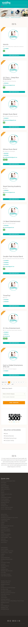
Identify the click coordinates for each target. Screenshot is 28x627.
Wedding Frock (4, 505)
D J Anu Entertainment (11, 328)
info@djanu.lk (7, 336)
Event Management (5, 500)
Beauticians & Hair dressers (7, 525)
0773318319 (6, 83)
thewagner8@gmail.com (9, 266)
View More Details (14, 55)
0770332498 (6, 301)
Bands (6, 433)
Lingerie (2, 522)
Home (2, 17)
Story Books (4, 542)
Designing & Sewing (5, 519)
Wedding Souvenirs (5, 584)
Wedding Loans (4, 607)
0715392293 (6, 299)
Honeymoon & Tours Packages (8, 587)
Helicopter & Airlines (5, 594)
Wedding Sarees (4, 516)
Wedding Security (5, 609)
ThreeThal (6, 295)
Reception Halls (4, 589)
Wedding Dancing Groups (10, 438)
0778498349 (6, 190)
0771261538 (6, 264)
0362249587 (6, 153)
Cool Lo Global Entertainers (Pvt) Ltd (13, 366)
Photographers (4, 540)
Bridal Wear (3, 504)
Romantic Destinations (6, 591)
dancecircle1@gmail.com (9, 192)
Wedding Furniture (5, 602)
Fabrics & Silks (4, 521)
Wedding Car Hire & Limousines (8, 592)
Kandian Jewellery (5, 535)
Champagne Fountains (6, 497)
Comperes (3, 567)
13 (2, 384)
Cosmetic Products (5, 529)
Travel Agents (4, 597)
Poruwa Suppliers (5, 499)
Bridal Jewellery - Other (6, 537)
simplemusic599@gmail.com (10, 120)
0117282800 (6, 48)
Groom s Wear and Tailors (7, 507)
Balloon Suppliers (5, 487)
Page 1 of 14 (4, 382)
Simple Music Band (10, 114)
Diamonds (3, 539)
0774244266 (6, 225)
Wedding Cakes (4, 569)
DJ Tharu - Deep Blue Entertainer (11, 78)
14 (5, 384)
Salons (2, 532)
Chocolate (3, 572)
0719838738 (6, 262)
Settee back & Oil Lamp (6, 494)
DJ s (2, 561)
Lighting (2, 495)
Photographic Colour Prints (7, 551)
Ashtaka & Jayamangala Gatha (8, 481)
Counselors (3, 484)
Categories (7, 17)
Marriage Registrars (5, 599)
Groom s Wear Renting (6, 509)
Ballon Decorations (5, 489)
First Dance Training (9, 440)
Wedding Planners (5, 502)
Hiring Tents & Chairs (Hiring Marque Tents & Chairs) (12, 600)
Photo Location (4, 549)
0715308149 (6, 332)
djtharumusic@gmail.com (9, 85)
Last (13, 384)
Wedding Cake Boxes (6, 581)
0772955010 (6, 118)
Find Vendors (14, 402)
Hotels (2, 586)
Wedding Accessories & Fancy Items (9, 517)
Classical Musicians (9, 436)
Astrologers (3, 482)
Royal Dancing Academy (12, 186)
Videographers (4, 547)
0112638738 (6, 260)
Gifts (2, 604)
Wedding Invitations (5, 582)
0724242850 (6, 155)
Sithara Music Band (10, 149)
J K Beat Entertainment (11, 221)
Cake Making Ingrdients (6, 575)
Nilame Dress (4, 514)
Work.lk (5, 44)
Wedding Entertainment (16, 17)
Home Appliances (5, 605)
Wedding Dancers (5, 565)
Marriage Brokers (5, 485)
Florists (2, 492)
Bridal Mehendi (4, 527)
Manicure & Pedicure (5, 530)
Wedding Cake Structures (7, 570)
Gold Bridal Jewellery (6, 534)
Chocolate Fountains (5, 574)
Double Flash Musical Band (13, 256)
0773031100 (6, 334)
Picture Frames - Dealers (6, 552)
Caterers (3, 554)
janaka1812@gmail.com (9, 227)
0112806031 (6, 370)
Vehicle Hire (3, 596)
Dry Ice (2, 490)
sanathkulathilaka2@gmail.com (10, 157)
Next (8, 384)
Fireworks (3, 564)
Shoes (2, 524)
